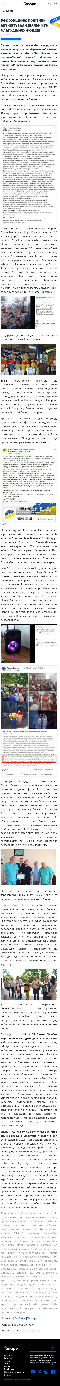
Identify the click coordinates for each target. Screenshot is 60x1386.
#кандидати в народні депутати (27, 1331)
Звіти (6, 1364)
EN (55, 3)
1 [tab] (24, 331)
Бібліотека (9, 1369)
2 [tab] (29, 331)
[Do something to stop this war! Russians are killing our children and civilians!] (54, 22)
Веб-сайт (7, 1318)
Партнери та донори (14, 1372)
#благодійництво (8, 1331)
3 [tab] (33, 331)
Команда (8, 1358)
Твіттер (31, 1318)
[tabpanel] (28, 312)
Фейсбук (20, 1318)
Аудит (7, 1361)
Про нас (8, 1355)
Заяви (7, 1366)
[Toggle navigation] (4, 3)
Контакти (8, 1375)
